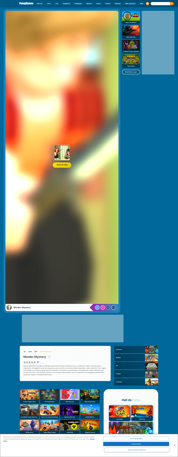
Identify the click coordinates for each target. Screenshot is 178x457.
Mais (141, 3)
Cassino (107, 3)
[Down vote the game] (102, 307)
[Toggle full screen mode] (113, 307)
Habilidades (78, 3)
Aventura (39, 3)
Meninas (89, 3)
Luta (56, 3)
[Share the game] (108, 307)
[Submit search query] (172, 3)
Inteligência (66, 3)
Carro (49, 3)
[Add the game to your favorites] (49, 357)
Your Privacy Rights (136, 438)
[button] (147, 3)
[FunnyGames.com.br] (24, 351)
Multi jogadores (130, 3)
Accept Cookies (136, 444)
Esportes (118, 3)
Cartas (98, 3)
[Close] (174, 445)
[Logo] (26, 3)
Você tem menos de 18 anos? (137, 450)
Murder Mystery (46, 351)
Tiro (36, 351)
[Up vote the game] (97, 307)
